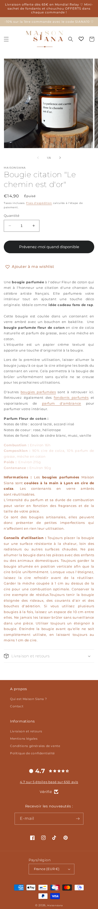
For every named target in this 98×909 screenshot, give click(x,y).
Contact (16, 706)
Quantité (11, 216)
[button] (6, 39)
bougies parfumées (38, 392)
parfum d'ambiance (61, 403)
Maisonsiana (55, 905)
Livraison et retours (26, 731)
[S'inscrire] (77, 819)
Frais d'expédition (39, 203)
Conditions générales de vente (35, 746)
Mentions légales (24, 738)
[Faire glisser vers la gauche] (37, 157)
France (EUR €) (47, 869)
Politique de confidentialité (32, 753)
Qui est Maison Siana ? (28, 699)
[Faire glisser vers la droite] (60, 157)
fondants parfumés (71, 397)
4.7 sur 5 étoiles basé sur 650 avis (49, 782)
